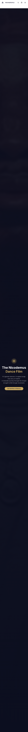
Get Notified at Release (14, 388)
